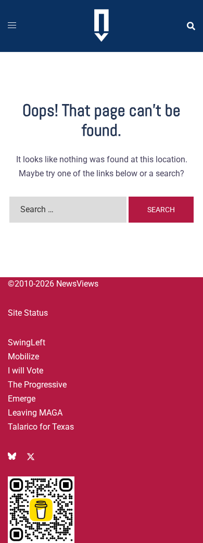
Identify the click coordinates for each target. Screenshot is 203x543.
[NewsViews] (101, 25)
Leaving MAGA (35, 413)
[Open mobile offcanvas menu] (12, 26)
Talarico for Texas (41, 427)
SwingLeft (26, 342)
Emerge (21, 399)
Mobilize (23, 356)
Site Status (28, 313)
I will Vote (25, 371)
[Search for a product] (191, 26)
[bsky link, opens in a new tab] (12, 456)
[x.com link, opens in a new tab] (31, 456)
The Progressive (37, 385)
